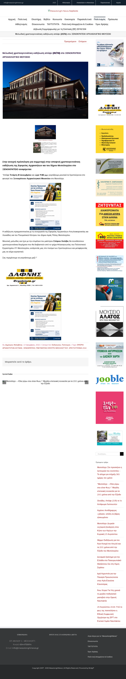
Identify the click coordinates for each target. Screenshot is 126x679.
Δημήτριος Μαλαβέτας (13, 345)
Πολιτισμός (66, 345)
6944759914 (26, 644)
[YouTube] (56, 641)
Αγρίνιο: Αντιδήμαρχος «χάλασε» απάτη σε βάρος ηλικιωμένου (108, 514)
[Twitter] (66, 641)
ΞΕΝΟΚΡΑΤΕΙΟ (29, 348)
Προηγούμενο (70, 41)
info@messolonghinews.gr (14, 3)
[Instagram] (63, 641)
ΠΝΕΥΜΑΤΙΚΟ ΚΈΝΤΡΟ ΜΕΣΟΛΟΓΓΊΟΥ (52, 348)
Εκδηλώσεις (56, 345)
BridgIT (91, 668)
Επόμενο (83, 41)
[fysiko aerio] (45, 184)
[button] (89, 29)
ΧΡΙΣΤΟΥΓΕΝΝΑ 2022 (78, 348)
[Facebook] (59, 641)
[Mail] (69, 641)
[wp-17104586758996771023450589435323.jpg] (24, 264)
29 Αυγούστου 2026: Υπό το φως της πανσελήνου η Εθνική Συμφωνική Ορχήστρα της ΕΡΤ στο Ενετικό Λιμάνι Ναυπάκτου (109, 614)
